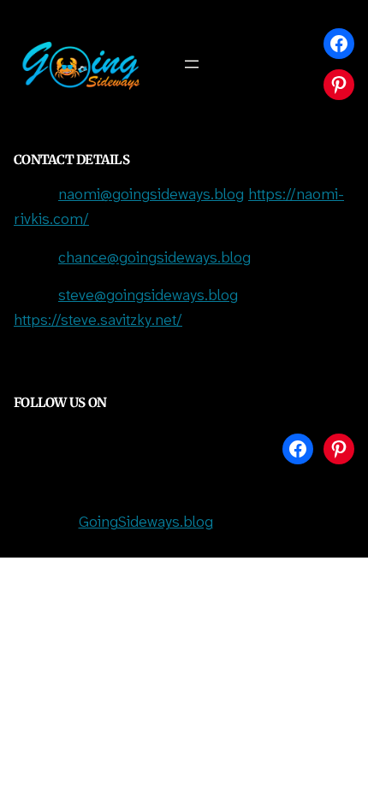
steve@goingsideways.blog (148, 296)
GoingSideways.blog (146, 523)
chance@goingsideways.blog (154, 259)
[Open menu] (191, 64)
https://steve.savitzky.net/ (98, 321)
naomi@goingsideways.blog (151, 195)
